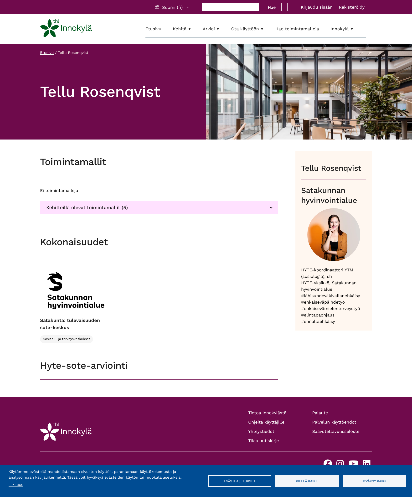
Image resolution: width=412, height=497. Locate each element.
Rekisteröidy (352, 7)
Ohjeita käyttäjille (266, 422)
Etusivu (47, 52)
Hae (272, 7)
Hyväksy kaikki (374, 481)
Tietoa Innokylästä (267, 412)
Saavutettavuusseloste (336, 431)
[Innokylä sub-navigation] (355, 29)
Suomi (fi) (172, 7)
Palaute (320, 412)
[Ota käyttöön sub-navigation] (265, 29)
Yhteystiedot (261, 431)
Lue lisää (16, 485)
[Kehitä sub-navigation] (193, 29)
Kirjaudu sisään (317, 7)
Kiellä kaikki (307, 481)
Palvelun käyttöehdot (334, 422)
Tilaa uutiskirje (263, 440)
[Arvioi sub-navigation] (221, 29)
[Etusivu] (66, 29)
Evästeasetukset (239, 481)
